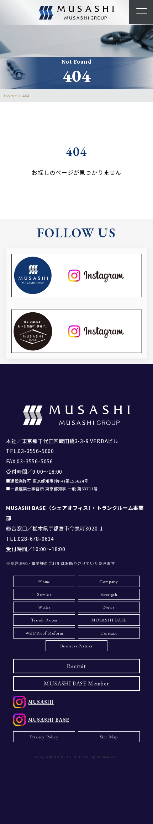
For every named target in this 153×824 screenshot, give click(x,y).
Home (44, 581)
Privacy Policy (44, 737)
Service (44, 594)
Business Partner (76, 646)
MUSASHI (41, 702)
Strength (108, 594)
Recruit (76, 666)
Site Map (109, 737)
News (108, 607)
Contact (108, 633)
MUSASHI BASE (109, 620)
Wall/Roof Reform (44, 633)
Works (44, 607)
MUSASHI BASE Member (76, 683)
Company (108, 581)
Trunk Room (44, 620)
